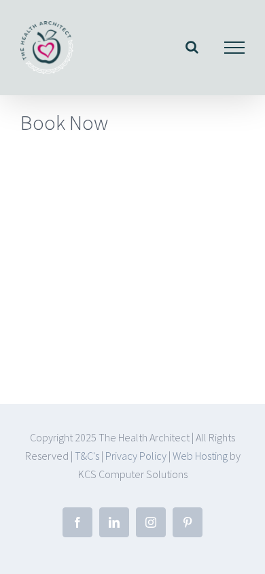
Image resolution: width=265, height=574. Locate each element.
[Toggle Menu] (234, 47)
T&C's (87, 455)
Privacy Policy (135, 455)
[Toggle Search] (192, 47)
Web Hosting (201, 455)
